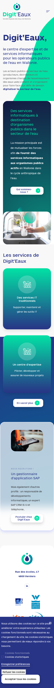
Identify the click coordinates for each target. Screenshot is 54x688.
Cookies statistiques (17, 656)
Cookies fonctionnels (17, 652)
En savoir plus (25, 402)
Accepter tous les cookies (20, 679)
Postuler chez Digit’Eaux (23, 518)
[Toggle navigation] (48, 11)
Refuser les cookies (14, 671)
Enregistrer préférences (15, 664)
